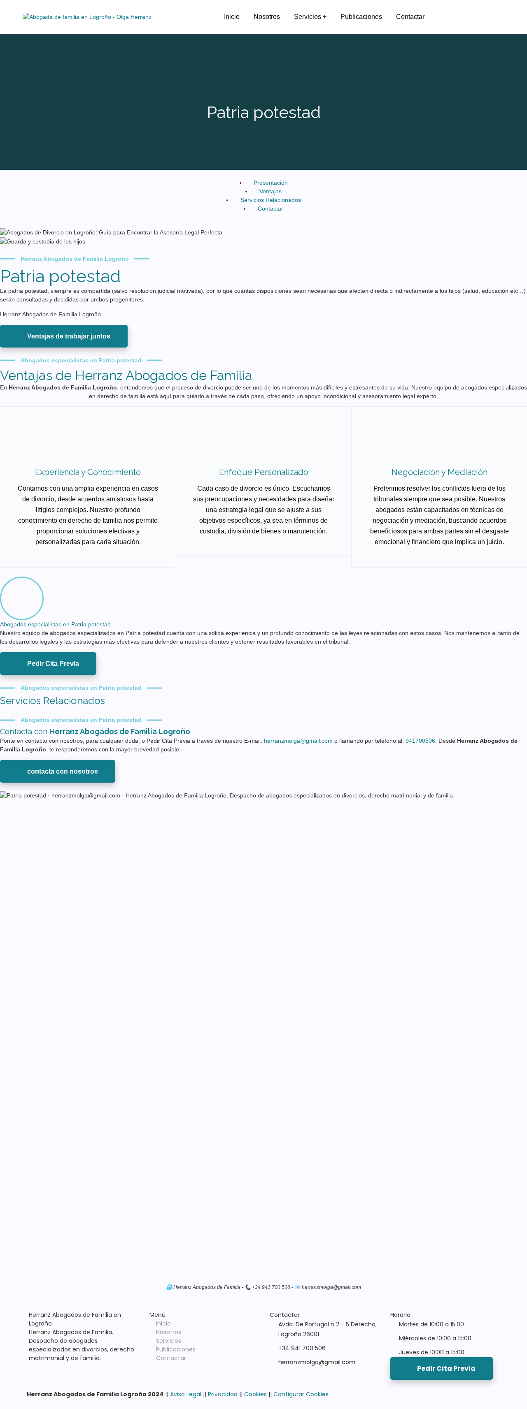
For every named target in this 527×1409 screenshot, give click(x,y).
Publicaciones (176, 1349)
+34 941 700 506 (302, 1348)
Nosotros (168, 1332)
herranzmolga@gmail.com (299, 740)
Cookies (255, 1394)
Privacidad (223, 1394)
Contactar (171, 1358)
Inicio (163, 1323)
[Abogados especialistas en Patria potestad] (22, 598)
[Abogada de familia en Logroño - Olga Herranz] (87, 16)
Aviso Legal (185, 1394)
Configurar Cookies (301, 1394)
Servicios (168, 1341)
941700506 (420, 740)
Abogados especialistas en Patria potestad (55, 624)
